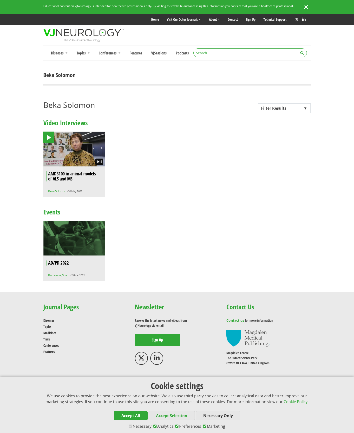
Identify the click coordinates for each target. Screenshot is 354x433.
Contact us (235, 320)
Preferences (190, 426)
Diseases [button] (58, 53)
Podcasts (182, 53)
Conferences (51, 345)
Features (136, 53)
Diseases (48, 320)
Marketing (216, 426)
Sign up (251, 19)
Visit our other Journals (182, 19)
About (213, 19)
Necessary (142, 426)
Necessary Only (218, 415)
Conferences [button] (108, 53)
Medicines (49, 333)
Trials (46, 339)
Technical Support (275, 19)
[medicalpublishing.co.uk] (248, 338)
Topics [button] (82, 53)
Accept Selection (171, 415)
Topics (47, 326)
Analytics (165, 426)
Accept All (130, 415)
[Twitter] (297, 19)
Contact (233, 19)
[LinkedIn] (304, 19)
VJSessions (159, 53)
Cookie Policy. (296, 401)
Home (155, 19)
